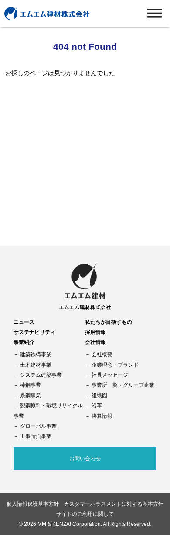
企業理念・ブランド (115, 365)
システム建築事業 (41, 375)
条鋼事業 (30, 395)
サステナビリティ (34, 332)
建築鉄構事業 (35, 354)
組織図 (99, 395)
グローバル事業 (38, 426)
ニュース (24, 322)
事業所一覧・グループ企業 (123, 385)
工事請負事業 (35, 436)
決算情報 (102, 416)
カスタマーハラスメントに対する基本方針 (113, 504)
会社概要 (102, 354)
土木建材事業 (35, 365)
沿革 (97, 405)
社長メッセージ (110, 375)
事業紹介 (24, 342)
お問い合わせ (85, 458)
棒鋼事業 (30, 385)
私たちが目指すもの (108, 322)
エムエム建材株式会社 (85, 307)
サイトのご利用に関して (85, 514)
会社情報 (95, 342)
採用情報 (95, 332)
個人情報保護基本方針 (33, 504)
